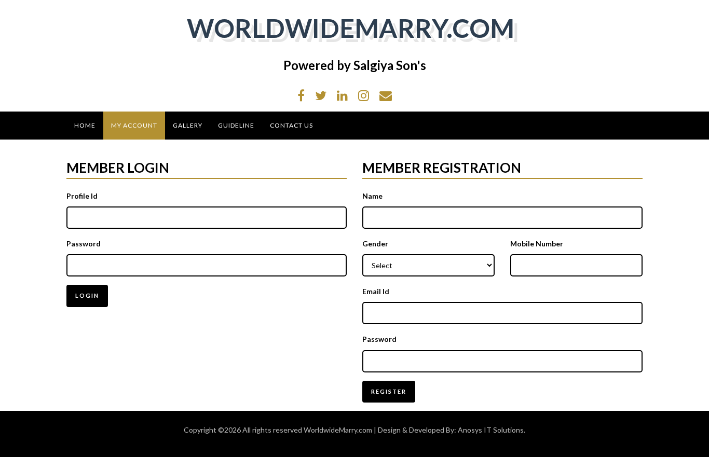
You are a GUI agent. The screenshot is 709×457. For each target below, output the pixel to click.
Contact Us (291, 125)
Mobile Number (536, 243)
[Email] (385, 95)
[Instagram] (363, 95)
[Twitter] (320, 95)
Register (388, 391)
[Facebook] (301, 95)
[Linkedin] (342, 95)
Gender (375, 243)
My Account (134, 125)
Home (85, 125)
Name (372, 195)
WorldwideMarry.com (350, 28)
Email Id (375, 291)
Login (87, 295)
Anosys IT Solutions (491, 429)
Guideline (236, 125)
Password (83, 243)
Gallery (187, 125)
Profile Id (82, 195)
